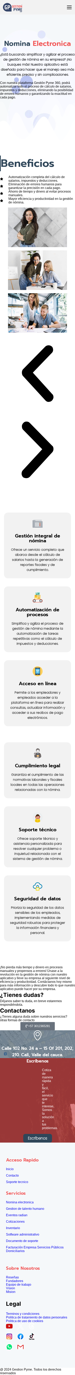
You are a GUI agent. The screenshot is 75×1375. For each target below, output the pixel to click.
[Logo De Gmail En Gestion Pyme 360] (21, 1348)
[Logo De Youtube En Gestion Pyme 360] (10, 1327)
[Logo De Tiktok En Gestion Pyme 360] (33, 1337)
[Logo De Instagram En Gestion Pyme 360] (10, 1337)
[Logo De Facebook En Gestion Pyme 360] (21, 1337)
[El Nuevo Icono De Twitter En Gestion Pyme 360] (21, 1327)
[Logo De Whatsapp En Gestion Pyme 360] (10, 1348)
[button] (37, 374)
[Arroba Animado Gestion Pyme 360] (33, 1327)
